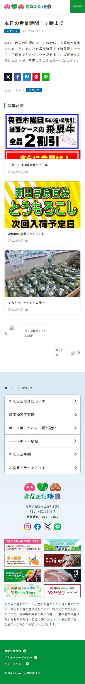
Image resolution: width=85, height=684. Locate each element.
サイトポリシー (14, 664)
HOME (12, 388)
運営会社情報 (12, 651)
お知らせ (12, 31)
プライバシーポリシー (18, 657)
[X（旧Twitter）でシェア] (8, 77)
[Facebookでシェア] (17, 77)
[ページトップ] (76, 675)
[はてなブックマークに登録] (27, 77)
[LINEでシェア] (45, 77)
